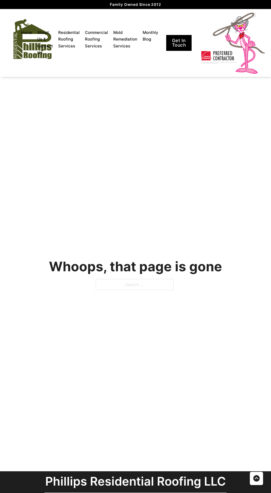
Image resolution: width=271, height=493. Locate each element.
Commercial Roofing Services (96, 39)
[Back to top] (256, 478)
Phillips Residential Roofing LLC (135, 481)
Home (26, 32)
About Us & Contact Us (45, 42)
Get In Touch (179, 43)
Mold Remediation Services (125, 39)
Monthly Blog (150, 36)
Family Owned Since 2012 (135, 4)
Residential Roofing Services (69, 39)
